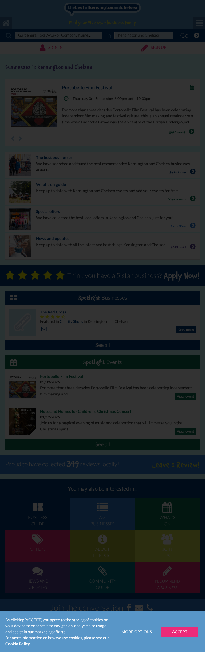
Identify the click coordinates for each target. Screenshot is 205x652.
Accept (179, 631)
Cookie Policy (17, 643)
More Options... (137, 631)
